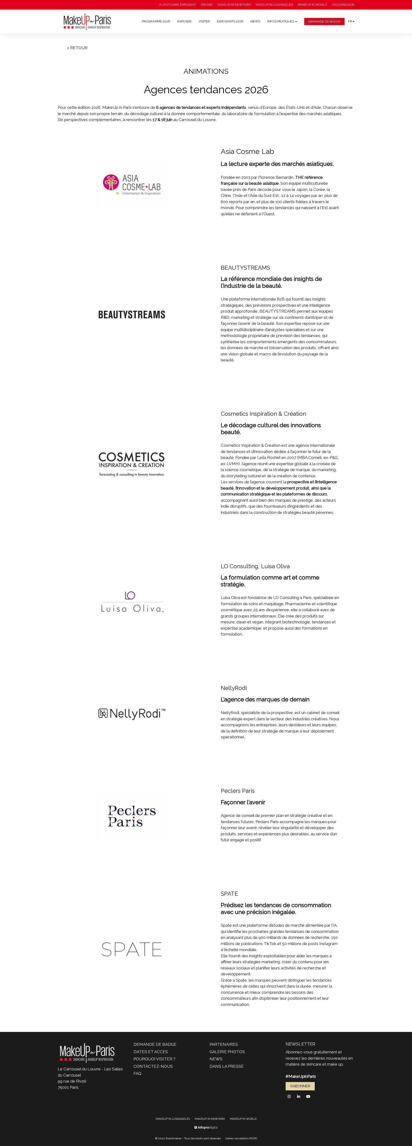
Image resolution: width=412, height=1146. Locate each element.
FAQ (137, 1073)
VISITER (204, 21)
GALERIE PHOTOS (227, 1051)
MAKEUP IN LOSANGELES (274, 4)
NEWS (255, 21)
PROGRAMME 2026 (156, 21)
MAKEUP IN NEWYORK (234, 4)
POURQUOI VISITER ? (154, 1059)
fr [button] (350, 21)
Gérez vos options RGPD (241, 1138)
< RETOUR (77, 47)
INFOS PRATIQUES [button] (281, 21)
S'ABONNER (300, 1086)
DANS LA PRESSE (227, 1066)
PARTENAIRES (224, 1044)
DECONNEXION (343, 4)
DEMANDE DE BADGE (324, 21)
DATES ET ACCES (151, 1051)
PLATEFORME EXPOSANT (177, 4)
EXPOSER (184, 21)
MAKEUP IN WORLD (312, 4)
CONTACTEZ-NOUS (153, 1066)
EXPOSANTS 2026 (230, 21)
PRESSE (207, 4)
